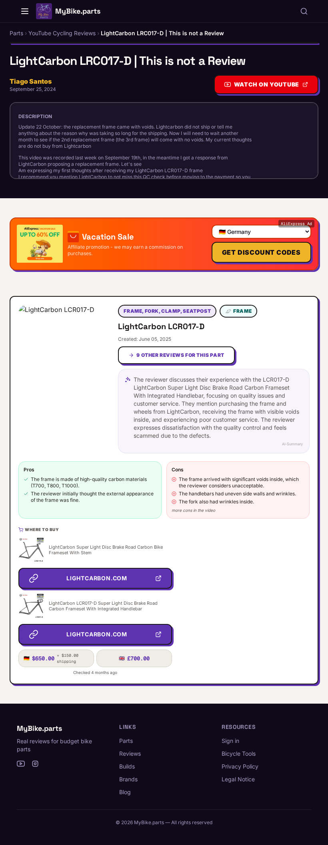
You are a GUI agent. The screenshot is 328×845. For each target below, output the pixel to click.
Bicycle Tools (239, 753)
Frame (242, 311)
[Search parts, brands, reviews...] (304, 11)
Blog (125, 792)
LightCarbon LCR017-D (161, 326)
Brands (128, 779)
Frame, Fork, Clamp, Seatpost (167, 311)
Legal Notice (238, 779)
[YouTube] (21, 764)
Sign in (230, 740)
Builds (127, 766)
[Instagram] (35, 764)
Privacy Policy (240, 766)
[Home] (25, 11)
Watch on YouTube (266, 84)
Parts (126, 740)
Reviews (130, 753)
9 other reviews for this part (180, 355)
